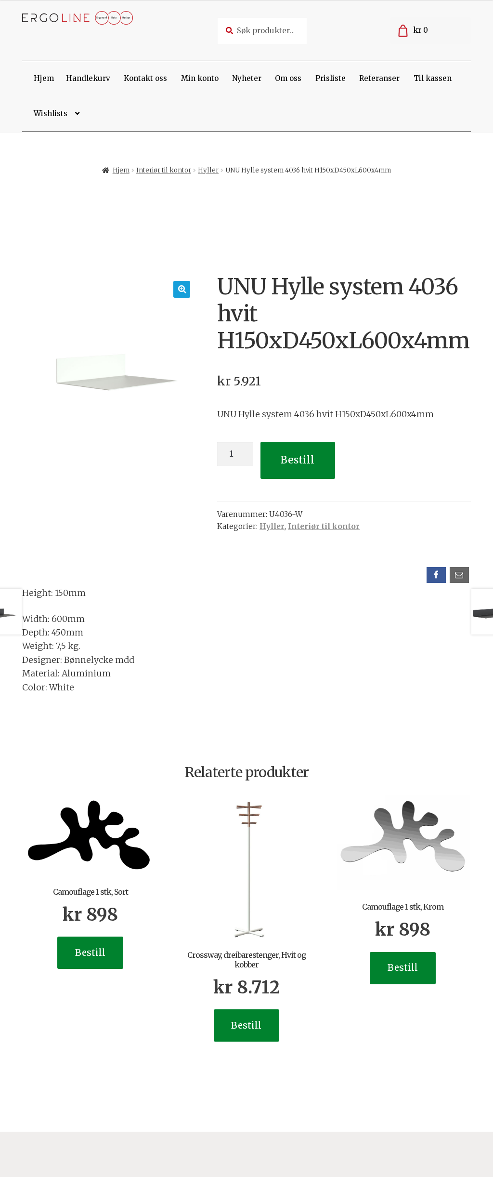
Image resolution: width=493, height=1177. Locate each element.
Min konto (200, 78)
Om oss (288, 78)
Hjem (44, 78)
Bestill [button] (90, 952)
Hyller (208, 170)
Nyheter (246, 78)
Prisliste (330, 78)
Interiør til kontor (163, 170)
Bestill (297, 459)
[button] (181, 289)
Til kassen (433, 78)
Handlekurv (88, 78)
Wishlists (50, 113)
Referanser (379, 78)
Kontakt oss (145, 78)
